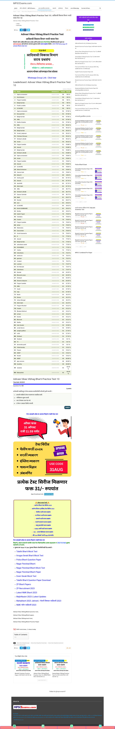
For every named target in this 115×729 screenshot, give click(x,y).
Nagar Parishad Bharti (25, 564)
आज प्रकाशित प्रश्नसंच (43, 8)
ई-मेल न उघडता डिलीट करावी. (24, 403)
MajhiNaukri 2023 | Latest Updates (31, 597)
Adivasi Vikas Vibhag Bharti (39, 660)
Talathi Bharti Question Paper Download (33, 580)
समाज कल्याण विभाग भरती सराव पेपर (58, 660)
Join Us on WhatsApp (89, 27)
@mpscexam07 (61, 691)
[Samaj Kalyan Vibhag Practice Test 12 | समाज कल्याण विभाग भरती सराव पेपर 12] (61, 666)
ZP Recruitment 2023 (25, 588)
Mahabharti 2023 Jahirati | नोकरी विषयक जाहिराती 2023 (38, 601)
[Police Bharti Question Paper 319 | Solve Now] (98, 196)
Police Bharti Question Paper (28, 560)
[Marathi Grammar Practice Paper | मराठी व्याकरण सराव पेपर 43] (98, 228)
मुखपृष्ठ (15, 8)
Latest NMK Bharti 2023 (26, 592)
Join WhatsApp (74, 8)
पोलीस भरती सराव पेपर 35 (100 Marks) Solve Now (86, 85)
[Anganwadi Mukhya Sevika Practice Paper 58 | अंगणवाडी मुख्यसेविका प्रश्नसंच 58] (98, 122)
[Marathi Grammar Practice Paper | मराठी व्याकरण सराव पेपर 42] (98, 235)
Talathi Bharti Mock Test (26, 551)
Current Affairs (85, 8)
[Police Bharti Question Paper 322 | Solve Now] (98, 190)
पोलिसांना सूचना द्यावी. (22, 398)
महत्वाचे (54, 8)
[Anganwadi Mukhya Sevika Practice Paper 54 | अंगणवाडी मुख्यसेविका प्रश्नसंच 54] (98, 152)
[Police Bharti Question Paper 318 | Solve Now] (98, 170)
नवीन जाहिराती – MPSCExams (27, 8)
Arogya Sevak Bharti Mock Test (29, 555)
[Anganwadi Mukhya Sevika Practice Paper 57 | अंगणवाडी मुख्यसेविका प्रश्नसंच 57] (98, 130)
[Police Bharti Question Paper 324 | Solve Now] (98, 177)
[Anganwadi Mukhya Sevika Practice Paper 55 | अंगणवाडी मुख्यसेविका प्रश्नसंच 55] (98, 145)
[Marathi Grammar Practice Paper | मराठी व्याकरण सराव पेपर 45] (98, 215)
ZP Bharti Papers (23, 584)
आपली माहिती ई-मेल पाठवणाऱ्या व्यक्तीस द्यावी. (29, 395)
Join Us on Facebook (89, 30)
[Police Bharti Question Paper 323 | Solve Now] (98, 183)
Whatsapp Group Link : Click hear (42, 78)
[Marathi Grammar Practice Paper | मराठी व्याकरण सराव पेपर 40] (98, 241)
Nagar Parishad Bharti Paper (28, 572)
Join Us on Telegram (89, 25)
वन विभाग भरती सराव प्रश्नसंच (42, 515)
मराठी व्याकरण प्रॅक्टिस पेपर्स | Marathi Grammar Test (21, 660)
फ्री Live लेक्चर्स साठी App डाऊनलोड (42, 535)
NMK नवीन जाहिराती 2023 (26, 605)
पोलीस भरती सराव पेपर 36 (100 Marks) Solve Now (86, 43)
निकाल (66, 8)
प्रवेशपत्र (60, 8)
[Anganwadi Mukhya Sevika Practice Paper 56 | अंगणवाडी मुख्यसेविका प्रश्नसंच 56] (98, 137)
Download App (49, 494)
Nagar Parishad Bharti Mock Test (30, 568)
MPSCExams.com (22, 3)
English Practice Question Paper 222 (84, 71)
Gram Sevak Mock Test (26, 576)
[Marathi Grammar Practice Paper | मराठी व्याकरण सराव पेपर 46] (23, 666)
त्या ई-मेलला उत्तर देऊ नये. (23, 400)
